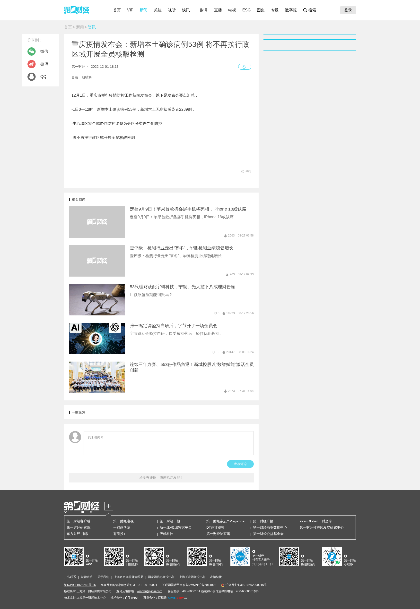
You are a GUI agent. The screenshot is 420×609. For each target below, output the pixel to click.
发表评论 (240, 464)
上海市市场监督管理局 (128, 577)
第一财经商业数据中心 (270, 527)
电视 (232, 10)
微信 (44, 51)
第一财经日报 (170, 521)
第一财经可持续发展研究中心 (321, 527)
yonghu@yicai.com (149, 591)
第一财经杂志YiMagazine (225, 521)
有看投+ (119, 534)
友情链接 (216, 577)
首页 (117, 10)
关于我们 (103, 577)
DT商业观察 (215, 527)
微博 (44, 64)
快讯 (186, 10)
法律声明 (87, 577)
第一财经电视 (123, 521)
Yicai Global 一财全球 (315, 521)
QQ (43, 77)
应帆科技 (166, 534)
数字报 (291, 10)
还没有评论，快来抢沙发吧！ (161, 477)
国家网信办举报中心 (161, 577)
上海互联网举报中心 (192, 577)
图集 (261, 10)
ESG (246, 10)
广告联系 (70, 577)
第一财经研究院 (78, 527)
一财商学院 (121, 527)
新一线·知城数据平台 (176, 527)
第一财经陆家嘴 (218, 534)
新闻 (144, 10)
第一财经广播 (263, 521)
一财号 (202, 10)
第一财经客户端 (78, 521)
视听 (172, 10)
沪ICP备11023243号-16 (80, 585)
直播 (218, 10)
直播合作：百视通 (155, 597)
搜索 (312, 10)
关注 (158, 10)
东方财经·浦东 (77, 534)
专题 (275, 10)
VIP (130, 10)
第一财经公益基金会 (268, 534)
